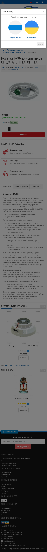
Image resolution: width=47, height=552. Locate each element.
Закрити (40, 44)
